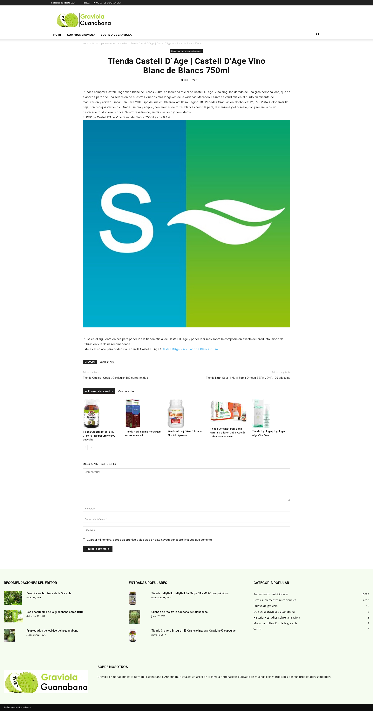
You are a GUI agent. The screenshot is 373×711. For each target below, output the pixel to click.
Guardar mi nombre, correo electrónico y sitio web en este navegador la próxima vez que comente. (150, 539)
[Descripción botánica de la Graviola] (13, 598)
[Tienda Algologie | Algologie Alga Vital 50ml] (271, 413)
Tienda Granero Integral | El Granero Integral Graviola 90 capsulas (99, 435)
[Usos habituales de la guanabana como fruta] (13, 616)
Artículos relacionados (99, 391)
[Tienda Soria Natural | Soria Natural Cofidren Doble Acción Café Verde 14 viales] (229, 412)
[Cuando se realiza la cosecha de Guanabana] (134, 617)
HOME (57, 35)
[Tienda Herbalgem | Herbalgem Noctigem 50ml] (144, 414)
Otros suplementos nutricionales (109, 43)
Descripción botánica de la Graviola (48, 593)
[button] (317, 35)
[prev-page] (85, 447)
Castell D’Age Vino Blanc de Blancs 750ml (190, 349)
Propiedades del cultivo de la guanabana (52, 630)
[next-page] (91, 447)
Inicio (85, 43)
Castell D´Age (107, 361)
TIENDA (86, 2)
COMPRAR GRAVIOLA (81, 35)
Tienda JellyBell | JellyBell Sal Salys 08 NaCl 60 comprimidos (190, 593)
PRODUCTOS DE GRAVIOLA (107, 2)
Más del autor (126, 391)
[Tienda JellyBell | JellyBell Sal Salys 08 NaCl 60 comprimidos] (132, 598)
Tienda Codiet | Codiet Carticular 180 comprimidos (115, 377)
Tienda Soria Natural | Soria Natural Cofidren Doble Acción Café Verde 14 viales (227, 432)
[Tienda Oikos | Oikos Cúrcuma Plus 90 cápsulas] (186, 413)
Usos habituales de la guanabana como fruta (55, 612)
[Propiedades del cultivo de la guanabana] (9, 635)
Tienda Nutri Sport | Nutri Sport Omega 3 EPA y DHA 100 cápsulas (248, 377)
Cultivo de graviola (116, 35)
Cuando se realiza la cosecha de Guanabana (179, 612)
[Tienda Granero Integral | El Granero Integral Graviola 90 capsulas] (102, 414)
